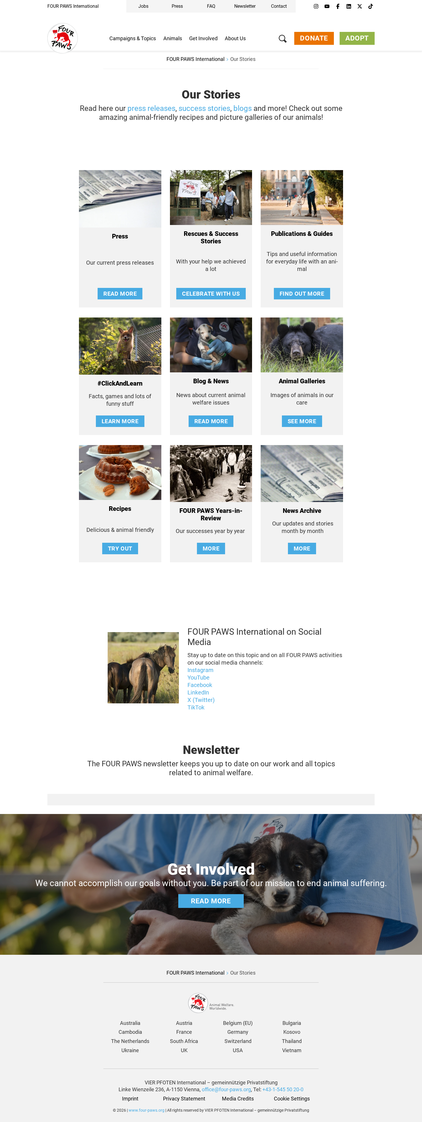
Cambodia (130, 1032)
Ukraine (130, 1050)
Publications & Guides (302, 233)
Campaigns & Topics (132, 38)
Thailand (292, 1041)
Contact (279, 6)
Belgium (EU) (238, 1023)
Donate (314, 38)
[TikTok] (371, 7)
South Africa (184, 1041)
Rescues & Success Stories (211, 237)
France (184, 1032)
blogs (242, 108)
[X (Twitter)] (360, 7)
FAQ (211, 6)
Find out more (302, 293)
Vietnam (291, 1050)
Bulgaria (291, 1023)
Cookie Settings (292, 1099)
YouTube (198, 677)
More (211, 548)
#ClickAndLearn (120, 383)
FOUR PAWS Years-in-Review (211, 514)
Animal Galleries (302, 381)
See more (302, 421)
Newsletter (244, 6)
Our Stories (242, 59)
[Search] (283, 39)
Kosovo (291, 1032)
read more (211, 421)
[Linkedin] (349, 7)
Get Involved (203, 38)
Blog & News (211, 381)
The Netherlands (130, 1041)
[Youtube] (327, 7)
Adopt (357, 38)
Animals (172, 38)
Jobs (143, 6)
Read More (120, 293)
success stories (204, 108)
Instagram (200, 670)
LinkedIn (198, 692)
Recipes (120, 508)
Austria (184, 1023)
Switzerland (237, 1041)
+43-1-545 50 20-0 (282, 1089)
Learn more (120, 421)
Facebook (199, 685)
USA (238, 1050)
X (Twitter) (201, 699)
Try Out (120, 548)
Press (177, 6)
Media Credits (238, 1099)
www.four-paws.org (146, 1110)
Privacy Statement (184, 1099)
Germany (237, 1032)
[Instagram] (316, 7)
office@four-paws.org (226, 1089)
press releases (151, 108)
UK (184, 1050)
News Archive (302, 510)
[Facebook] (338, 7)
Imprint (130, 1099)
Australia (130, 1023)
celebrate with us (211, 293)
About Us (235, 38)
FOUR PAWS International (73, 6)
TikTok (195, 707)
